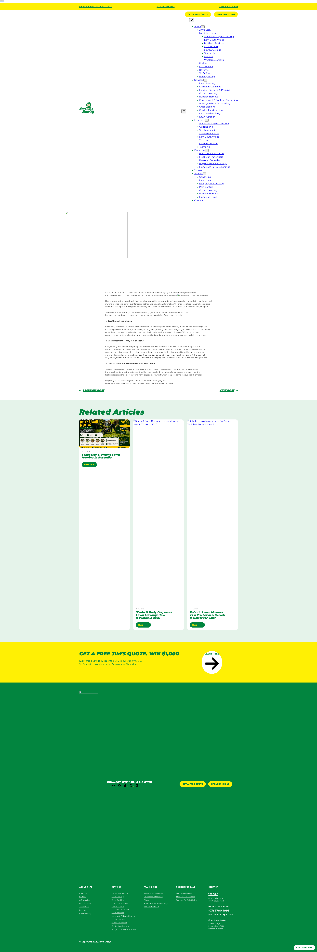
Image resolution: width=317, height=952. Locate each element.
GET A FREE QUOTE (193, 784)
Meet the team (85, 903)
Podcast (82, 897)
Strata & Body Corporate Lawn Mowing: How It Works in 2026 (154, 615)
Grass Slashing (118, 900)
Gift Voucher (84, 900)
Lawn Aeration (118, 913)
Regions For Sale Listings (187, 900)
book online (137, 383)
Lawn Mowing (118, 897)
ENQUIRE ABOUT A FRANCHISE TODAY (95, 7)
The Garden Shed (151, 907)
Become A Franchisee (153, 893)
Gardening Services (120, 893)
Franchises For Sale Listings (156, 903)
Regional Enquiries (184, 893)
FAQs (146, 900)
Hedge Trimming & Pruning (124, 929)
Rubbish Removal (163, 280)
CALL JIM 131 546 (226, 14)
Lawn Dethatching (120, 903)
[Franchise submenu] (207, 150)
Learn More (212, 654)
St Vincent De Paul (163, 349)
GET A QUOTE (198, 14)
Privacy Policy (85, 913)
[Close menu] (191, 20)
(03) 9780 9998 (219, 910)
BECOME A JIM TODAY (228, 7)
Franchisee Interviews (153, 897)
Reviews (82, 910)
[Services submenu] (205, 80)
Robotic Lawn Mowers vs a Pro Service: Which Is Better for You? (207, 615)
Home (82, 260)
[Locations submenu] (207, 120)
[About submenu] (203, 26)
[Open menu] (183, 111)
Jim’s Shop (84, 907)
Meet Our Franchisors (185, 897)
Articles (90, 260)
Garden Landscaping (120, 926)
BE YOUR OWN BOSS (166, 7)
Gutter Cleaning (118, 919)
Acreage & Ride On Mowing (123, 916)
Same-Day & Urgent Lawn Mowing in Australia (101, 456)
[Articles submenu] (204, 174)
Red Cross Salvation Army (190, 349)
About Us (83, 893)
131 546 (213, 894)
